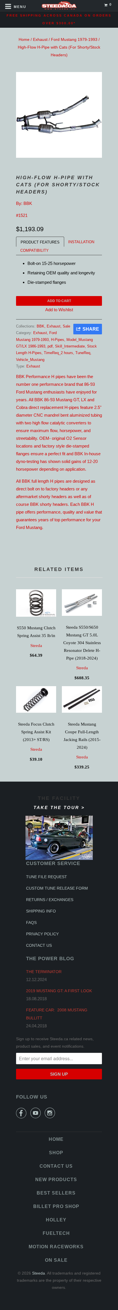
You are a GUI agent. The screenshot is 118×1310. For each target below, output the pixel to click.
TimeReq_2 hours (58, 353)
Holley (56, 1219)
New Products (56, 1179)
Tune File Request (46, 876)
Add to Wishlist (59, 309)
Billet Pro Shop (56, 1206)
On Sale (56, 1260)
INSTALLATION (81, 242)
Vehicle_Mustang (30, 360)
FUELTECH (56, 1233)
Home (24, 39)
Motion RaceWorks (56, 1246)
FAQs (31, 922)
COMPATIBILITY (34, 250)
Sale (66, 326)
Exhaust (40, 39)
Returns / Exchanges (49, 899)
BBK (27, 203)
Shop (56, 1152)
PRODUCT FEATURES (40, 242)
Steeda (36, 645)
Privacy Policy (42, 934)
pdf (50, 346)
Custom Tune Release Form (57, 888)
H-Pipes (57, 340)
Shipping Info (41, 911)
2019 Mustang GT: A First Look (59, 991)
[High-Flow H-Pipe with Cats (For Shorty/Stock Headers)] (59, 115)
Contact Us (39, 945)
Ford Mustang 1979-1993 (74, 39)
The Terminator (44, 971)
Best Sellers (56, 1193)
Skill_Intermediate (70, 346)
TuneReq (82, 353)
